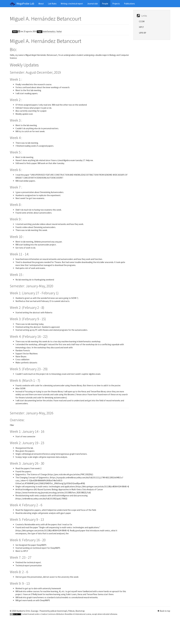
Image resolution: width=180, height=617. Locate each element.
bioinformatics (49, 31)
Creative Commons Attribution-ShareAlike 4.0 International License (66, 614)
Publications (129, 3)
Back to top (165, 611)
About (41, 3)
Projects (116, 3)
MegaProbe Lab (25, 3)
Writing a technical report (72, 3)
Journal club (92, 3)
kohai (59, 31)
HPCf (141, 27)
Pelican (71, 611)
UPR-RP (142, 32)
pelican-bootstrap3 (58, 611)
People (105, 3)
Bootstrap (80, 611)
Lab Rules (52, 3)
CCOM (141, 21)
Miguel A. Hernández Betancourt (45, 18)
